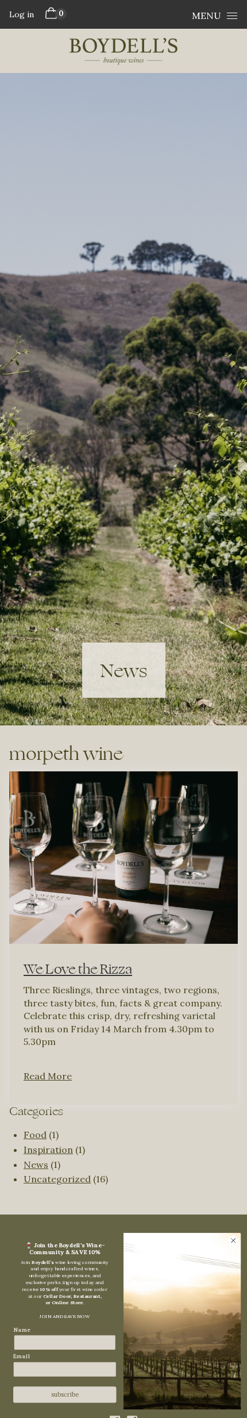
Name (22, 1330)
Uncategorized (57, 1179)
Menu (206, 15)
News (36, 1164)
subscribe (65, 1394)
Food (35, 1134)
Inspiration (48, 1149)
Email (21, 1356)
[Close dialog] (233, 1240)
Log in (21, 14)
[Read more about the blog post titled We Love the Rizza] (123, 938)
